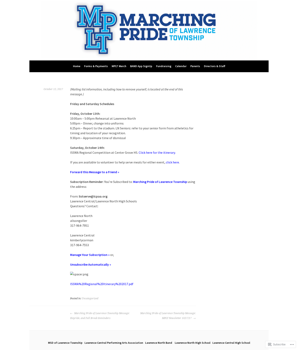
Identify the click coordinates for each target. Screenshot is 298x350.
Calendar (181, 66)
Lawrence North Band (159, 343)
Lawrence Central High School (231, 343)
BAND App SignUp (141, 66)
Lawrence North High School (192, 343)
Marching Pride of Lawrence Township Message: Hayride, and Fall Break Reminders (100, 316)
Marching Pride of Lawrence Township (160, 182)
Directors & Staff (214, 66)
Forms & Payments (96, 66)
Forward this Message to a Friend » (94, 172)
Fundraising (163, 66)
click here (172, 162)
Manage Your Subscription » (90, 255)
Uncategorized (90, 298)
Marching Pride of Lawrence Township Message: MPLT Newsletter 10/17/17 (168, 316)
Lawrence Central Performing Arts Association (114, 343)
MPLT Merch (119, 66)
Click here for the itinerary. (157, 152)
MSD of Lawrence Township (65, 343)
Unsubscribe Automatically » (90, 264)
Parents (195, 66)
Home (76, 66)
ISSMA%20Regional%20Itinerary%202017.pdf (101, 284)
